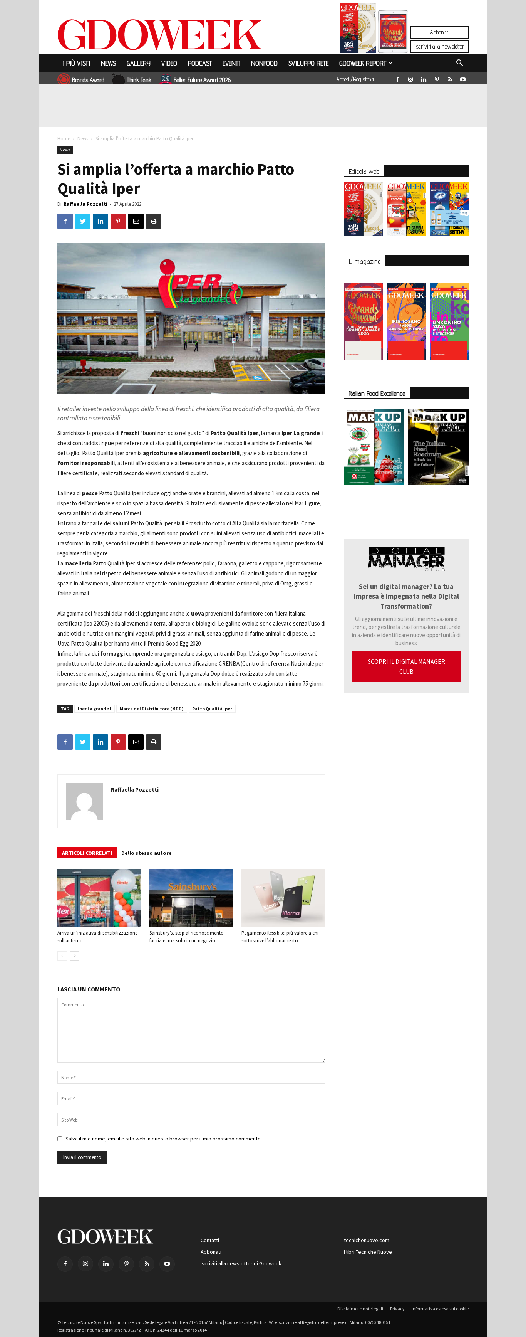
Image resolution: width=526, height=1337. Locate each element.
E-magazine (364, 261)
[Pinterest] (436, 77)
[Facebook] (397, 77)
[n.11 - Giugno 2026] (406, 211)
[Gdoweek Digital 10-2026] (406, 317)
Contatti (210, 1240)
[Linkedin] (423, 77)
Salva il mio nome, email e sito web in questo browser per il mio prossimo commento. (163, 1138)
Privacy (397, 1309)
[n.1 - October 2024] (438, 448)
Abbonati (439, 32)
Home (63, 138)
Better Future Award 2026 (202, 80)
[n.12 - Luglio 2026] (358, 30)
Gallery (139, 63)
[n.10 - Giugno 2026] (449, 211)
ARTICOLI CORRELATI (87, 852)
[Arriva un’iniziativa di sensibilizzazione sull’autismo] (99, 898)
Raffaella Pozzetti (85, 204)
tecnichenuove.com (366, 1240)
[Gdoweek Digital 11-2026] (393, 42)
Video (169, 63)
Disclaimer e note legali (360, 1309)
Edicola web (364, 171)
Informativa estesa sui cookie (440, 1309)
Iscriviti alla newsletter (439, 46)
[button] (459, 64)
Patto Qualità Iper (212, 708)
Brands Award (88, 80)
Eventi (231, 63)
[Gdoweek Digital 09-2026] (449, 317)
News (108, 63)
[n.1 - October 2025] (374, 448)
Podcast (200, 63)
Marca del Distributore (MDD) (152, 708)
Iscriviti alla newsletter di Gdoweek (241, 1263)
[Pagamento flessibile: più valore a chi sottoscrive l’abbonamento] (283, 898)
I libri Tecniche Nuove (368, 1251)
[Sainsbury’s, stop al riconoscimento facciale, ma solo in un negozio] (191, 898)
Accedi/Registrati (355, 79)
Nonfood (264, 63)
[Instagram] (410, 77)
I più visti (76, 63)
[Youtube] (463, 77)
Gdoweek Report (362, 63)
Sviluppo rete (308, 63)
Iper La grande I (94, 708)
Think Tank (139, 80)
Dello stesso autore (146, 852)
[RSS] (450, 77)
